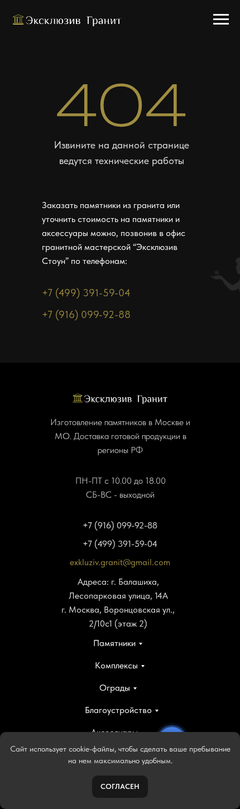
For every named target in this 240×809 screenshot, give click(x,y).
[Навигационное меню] (221, 19)
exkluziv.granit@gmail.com (120, 562)
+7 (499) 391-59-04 (86, 292)
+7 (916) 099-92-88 (86, 314)
